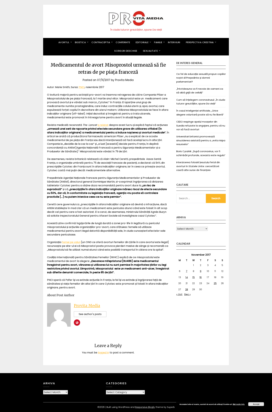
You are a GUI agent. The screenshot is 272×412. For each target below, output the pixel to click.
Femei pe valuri (71, 242)
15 (193, 277)
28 (186, 289)
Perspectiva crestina (200, 42)
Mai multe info (239, 404)
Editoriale (142, 42)
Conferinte (123, 42)
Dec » (187, 294)
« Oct (179, 294)
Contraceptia (100, 42)
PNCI (82, 87)
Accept (256, 404)
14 (186, 277)
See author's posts (90, 314)
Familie (158, 42)
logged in (103, 352)
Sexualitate (150, 50)
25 (215, 283)
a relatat (103, 125)
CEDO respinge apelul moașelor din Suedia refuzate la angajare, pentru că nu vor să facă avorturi (200, 125)
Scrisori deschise (125, 50)
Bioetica (80, 42)
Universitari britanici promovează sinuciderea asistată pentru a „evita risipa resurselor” (200, 140)
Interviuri (174, 42)
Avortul (63, 42)
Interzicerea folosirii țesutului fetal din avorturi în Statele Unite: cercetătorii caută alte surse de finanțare (198, 166)
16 (200, 277)
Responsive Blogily (145, 407)
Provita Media (124, 80)
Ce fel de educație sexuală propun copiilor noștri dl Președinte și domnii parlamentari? (201, 77)
